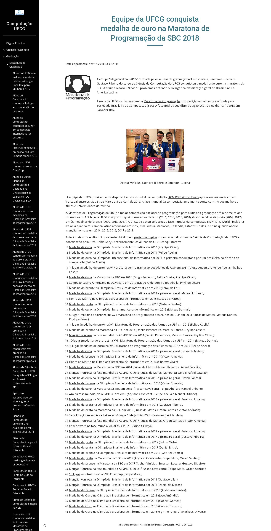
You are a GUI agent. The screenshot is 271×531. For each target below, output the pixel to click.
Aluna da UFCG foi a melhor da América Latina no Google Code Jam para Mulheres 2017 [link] (24, 81)
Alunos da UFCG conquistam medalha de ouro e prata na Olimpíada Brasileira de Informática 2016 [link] (25, 259)
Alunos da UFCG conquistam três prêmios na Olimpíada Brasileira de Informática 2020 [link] (24, 353)
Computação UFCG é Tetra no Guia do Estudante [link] (25, 489)
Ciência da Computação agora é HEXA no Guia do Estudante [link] (25, 444)
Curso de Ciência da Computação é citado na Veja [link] (25, 504)
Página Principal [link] (15, 43)
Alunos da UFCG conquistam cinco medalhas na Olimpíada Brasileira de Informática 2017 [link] (24, 215)
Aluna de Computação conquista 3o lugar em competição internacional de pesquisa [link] (24, 127)
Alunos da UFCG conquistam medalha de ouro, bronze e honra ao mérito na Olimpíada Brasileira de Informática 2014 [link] (25, 283)
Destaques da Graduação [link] (17, 64)
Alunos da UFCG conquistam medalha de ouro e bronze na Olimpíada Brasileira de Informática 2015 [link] (25, 237)
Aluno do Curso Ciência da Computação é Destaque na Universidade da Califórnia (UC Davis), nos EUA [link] (22, 188)
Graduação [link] (12, 56)
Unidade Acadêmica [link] (17, 49)
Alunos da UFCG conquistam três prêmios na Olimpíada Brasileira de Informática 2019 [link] (24, 330)
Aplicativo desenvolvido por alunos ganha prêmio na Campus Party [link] (24, 401)
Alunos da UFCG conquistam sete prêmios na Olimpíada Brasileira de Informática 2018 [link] (24, 308)
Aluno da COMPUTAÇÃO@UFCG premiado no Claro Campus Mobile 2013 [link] (25, 150)
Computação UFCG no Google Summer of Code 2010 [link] (24, 460)
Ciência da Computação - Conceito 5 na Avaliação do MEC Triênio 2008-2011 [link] (23, 423)
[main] (155, 30)
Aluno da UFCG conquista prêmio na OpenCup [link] (25, 166)
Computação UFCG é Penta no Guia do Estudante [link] (25, 475)
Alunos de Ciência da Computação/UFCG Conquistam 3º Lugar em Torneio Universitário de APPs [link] (25, 377)
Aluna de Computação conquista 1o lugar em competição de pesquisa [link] (24, 103)
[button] (267, 4)
